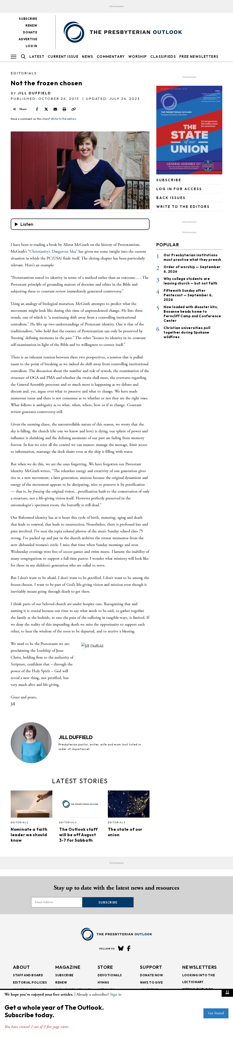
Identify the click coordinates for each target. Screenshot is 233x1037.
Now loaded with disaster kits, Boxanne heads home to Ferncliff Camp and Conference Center (192, 314)
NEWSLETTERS (199, 967)
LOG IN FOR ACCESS (179, 189)
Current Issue (63, 56)
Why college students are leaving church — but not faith (191, 281)
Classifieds (163, 56)
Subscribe (28, 18)
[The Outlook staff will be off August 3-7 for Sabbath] (80, 805)
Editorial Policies (30, 982)
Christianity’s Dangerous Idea (53, 251)
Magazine (68, 967)
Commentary (111, 56)
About (21, 967)
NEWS (87, 56)
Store (105, 967)
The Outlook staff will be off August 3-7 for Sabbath (78, 835)
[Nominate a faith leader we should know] (31, 805)
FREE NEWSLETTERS (198, 56)
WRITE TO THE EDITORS (183, 206)
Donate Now (151, 975)
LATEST (36, 56)
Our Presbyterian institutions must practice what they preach (192, 257)
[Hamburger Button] (13, 56)
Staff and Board (28, 975)
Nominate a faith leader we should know (29, 835)
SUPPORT (151, 967)
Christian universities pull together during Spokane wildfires (187, 332)
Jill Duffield (34, 93)
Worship (137, 56)
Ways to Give (151, 982)
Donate (30, 32)
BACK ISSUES (171, 198)
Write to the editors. (64, 119)
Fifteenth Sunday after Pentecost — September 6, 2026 (188, 295)
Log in (31, 46)
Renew (31, 25)
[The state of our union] (128, 805)
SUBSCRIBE (168, 180)
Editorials (24, 73)
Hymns (103, 982)
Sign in (115, 994)
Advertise (28, 39)
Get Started (216, 1013)
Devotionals (110, 975)
